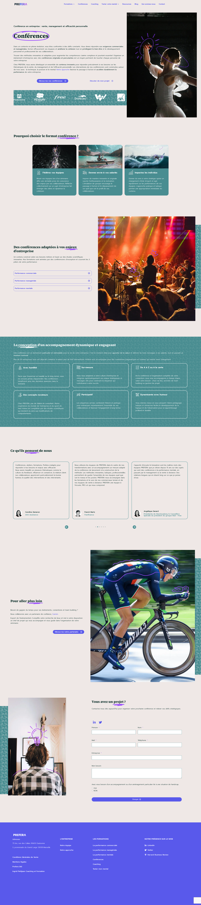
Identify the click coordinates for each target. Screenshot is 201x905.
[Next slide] (134, 527)
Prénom (95, 728)
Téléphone (142, 740)
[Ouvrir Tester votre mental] (118, 4)
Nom (140, 728)
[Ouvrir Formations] (74, 4)
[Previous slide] (66, 527)
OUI (95, 788)
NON (95, 790)
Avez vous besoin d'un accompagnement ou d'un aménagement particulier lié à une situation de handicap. (135, 785)
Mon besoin (96, 766)
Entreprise (96, 753)
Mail (93, 740)
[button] (95, 526)
